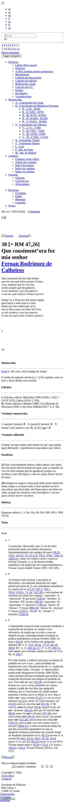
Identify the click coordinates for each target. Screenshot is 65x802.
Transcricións (7, 794)
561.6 (31, 716)
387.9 (38, 601)
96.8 (11, 713)
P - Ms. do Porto (24, 149)
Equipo (19, 90)
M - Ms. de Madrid (25, 152)
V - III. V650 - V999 (33, 134)
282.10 (54, 644)
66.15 (44, 735)
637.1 (39, 589)
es (9, 21)
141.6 (53, 738)
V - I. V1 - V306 (31, 127)
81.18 (45, 738)
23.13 (22, 700)
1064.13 (22, 725)
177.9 (45, 644)
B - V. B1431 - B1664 (34, 121)
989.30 (33, 608)
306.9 (11, 648)
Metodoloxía (22, 74)
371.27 (31, 589)
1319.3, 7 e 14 (24, 592)
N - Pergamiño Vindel (27, 140)
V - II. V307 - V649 (33, 130)
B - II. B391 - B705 (33, 112)
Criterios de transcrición (28, 77)
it (9, 18)
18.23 (19, 641)
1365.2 (23, 614)
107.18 (46, 713)
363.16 (34, 741)
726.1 (47, 589)
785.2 (42, 604)
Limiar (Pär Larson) (26, 65)
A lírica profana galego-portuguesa (34, 71)
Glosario (20, 177)
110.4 (11, 555)
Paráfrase (5, 800)
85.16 (38, 644)
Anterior (8, 235)
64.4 (23, 738)
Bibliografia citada (25, 83)
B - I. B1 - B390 (31, 108)
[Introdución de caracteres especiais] (5, 39)
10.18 (38, 682)
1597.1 (55, 648)
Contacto (6, 778)
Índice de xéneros (24, 171)
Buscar (8, 757)
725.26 (23, 719)
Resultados (21, 93)
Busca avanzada (10, 52)
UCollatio (20, 193)
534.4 (22, 747)
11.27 (39, 697)
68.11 (38, 738)
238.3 (41, 598)
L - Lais (19, 146)
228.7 (19, 654)
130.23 (12, 747)
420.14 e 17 (34, 648)
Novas (11, 205)
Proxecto (20, 68)
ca (9, 27)
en (9, 15)
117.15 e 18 (31, 555)
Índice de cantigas (25, 168)
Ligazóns (20, 202)
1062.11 (58, 555)
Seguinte (23, 235)
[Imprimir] (34, 211)
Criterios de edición (26, 80)
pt (9, 12)
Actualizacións (23, 96)
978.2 (49, 555)
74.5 (30, 644)
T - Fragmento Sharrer (27, 143)
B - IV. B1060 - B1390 (34, 118)
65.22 (30, 738)
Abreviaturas (22, 184)
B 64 (4, 371)
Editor (18, 196)
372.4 (45, 744)
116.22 (19, 555)
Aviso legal (7, 775)
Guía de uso (21, 180)
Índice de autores (24, 165)
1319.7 (23, 611)
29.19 (45, 704)
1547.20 (37, 592)
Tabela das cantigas (25, 162)
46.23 (28, 710)
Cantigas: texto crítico (27, 159)
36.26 (56, 552)
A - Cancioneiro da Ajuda (29, 102)
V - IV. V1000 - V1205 (35, 137)
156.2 (42, 555)
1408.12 (12, 558)
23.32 (12, 704)
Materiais (20, 199)
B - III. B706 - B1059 (34, 115)
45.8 (37, 707)
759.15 (13, 722)
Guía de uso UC (24, 87)
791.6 (11, 592)
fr (9, 24)
